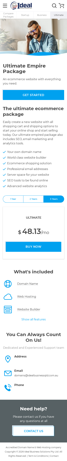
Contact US (33, 431)
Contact (54, 456)
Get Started (33, 95)
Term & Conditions (38, 456)
